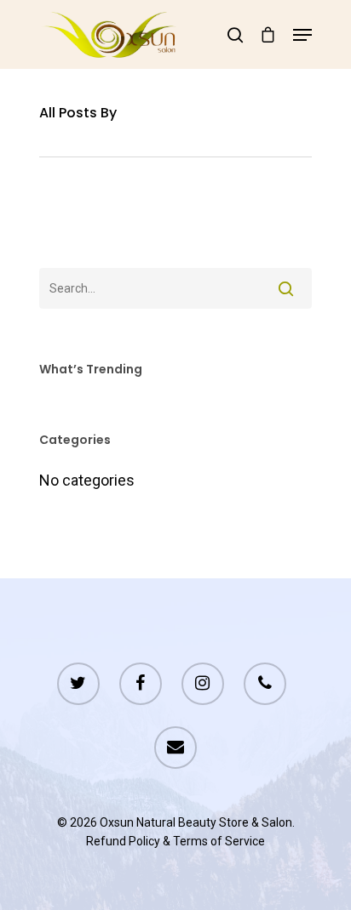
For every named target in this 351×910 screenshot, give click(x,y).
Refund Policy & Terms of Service (175, 841)
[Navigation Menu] (302, 34)
